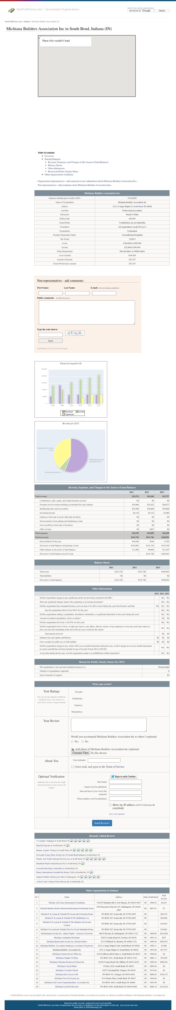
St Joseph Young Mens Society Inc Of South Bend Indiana (60, 854)
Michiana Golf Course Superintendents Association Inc (66, 982)
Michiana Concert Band (66, 966)
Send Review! (102, 823)
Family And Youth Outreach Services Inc (53, 858)
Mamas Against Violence (46, 850)
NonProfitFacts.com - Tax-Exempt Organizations (48, 9)
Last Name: (69, 287)
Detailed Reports (52, 159)
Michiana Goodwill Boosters (67, 986)
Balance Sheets (55, 165)
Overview (49, 155)
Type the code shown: (47, 329)
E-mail (105, 287)
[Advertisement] (102, 124)
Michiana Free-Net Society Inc (66, 978)
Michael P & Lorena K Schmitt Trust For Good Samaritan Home (67, 929)
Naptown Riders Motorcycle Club (50, 876)
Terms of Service (115, 766)
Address (118, 897)
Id (36, 897)
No (86, 741)
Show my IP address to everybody (134, 806)
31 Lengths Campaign (45, 840)
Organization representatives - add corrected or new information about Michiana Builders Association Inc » (88, 181)
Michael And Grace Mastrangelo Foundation (67, 902)
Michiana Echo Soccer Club (67, 974)
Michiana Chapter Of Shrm (67, 957)
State (145, 897)
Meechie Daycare (43, 845)
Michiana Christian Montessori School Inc (67, 961)
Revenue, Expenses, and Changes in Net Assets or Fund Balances (78, 162)
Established (153, 897)
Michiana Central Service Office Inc (66, 953)
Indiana (27, 21)
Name (66, 897)
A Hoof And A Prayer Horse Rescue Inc (53, 881)
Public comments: (53, 298)
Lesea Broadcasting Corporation (49, 868)
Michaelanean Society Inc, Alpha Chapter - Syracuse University (67, 933)
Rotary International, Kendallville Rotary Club (55, 872)
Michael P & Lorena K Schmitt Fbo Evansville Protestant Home (67, 914)
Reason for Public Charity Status (63, 171)
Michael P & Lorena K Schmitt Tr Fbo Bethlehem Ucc (67, 917)
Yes (76, 741)
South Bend (138, 206)
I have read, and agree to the (99, 766)
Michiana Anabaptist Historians (67, 937)
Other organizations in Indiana (59, 174)
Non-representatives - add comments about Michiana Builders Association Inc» (75, 184)
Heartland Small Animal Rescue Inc (50, 863)
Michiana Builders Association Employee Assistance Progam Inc (66, 945)
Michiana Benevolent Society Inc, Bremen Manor (67, 941)
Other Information (56, 168)
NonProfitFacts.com (13, 21)
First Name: (43, 287)
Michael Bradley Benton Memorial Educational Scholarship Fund (67, 908)
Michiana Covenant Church (67, 970)
